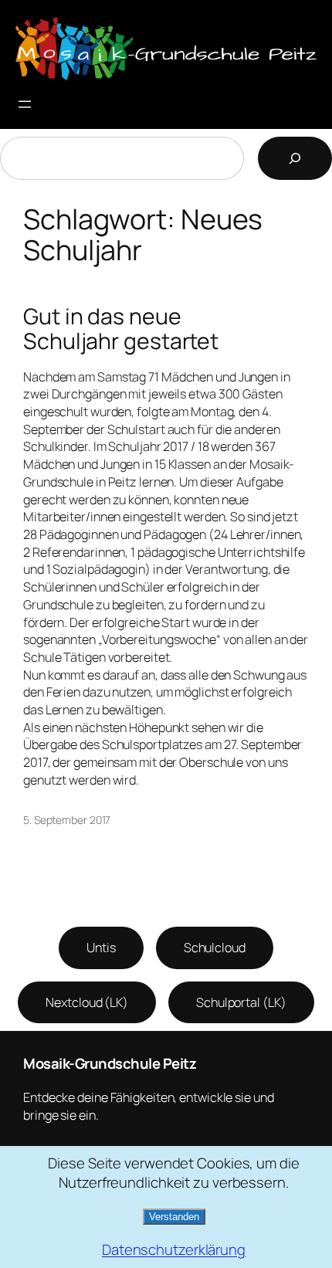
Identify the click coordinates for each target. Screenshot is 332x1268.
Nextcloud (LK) (87, 1002)
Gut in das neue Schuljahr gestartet (121, 329)
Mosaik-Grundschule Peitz (109, 1063)
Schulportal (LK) (241, 1002)
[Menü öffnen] (24, 104)
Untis (101, 947)
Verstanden (174, 1216)
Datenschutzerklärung (174, 1250)
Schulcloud (215, 947)
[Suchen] (295, 158)
